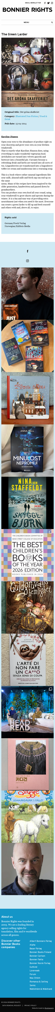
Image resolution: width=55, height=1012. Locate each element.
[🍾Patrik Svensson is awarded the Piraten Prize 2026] (27, 869)
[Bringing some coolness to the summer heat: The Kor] (27, 398)
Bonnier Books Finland (40, 952)
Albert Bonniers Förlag (41, 941)
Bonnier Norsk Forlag (40, 963)
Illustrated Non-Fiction (27, 116)
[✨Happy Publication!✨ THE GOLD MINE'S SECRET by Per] (27, 607)
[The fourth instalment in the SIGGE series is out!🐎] (27, 817)
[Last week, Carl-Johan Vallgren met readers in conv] (27, 712)
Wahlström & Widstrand (41, 989)
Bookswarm (49, 1008)
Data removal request (11, 1005)
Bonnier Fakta (36, 959)
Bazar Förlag (36, 948)
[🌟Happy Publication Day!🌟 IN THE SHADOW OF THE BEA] (27, 503)
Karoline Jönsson (9, 136)
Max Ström (35, 978)
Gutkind (33, 967)
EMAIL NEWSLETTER (33, 3)
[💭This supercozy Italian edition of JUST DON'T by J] (27, 660)
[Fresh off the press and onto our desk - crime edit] (27, 346)
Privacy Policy (30, 1005)
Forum (33, 974)
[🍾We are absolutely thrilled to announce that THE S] (27, 555)
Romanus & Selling (39, 982)
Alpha (32, 945)
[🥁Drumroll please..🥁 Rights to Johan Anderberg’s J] (27, 294)
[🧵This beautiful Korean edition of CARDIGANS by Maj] (27, 764)
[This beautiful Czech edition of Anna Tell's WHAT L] (27, 450)
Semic (33, 985)
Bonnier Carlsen (37, 956)
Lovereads (35, 970)
